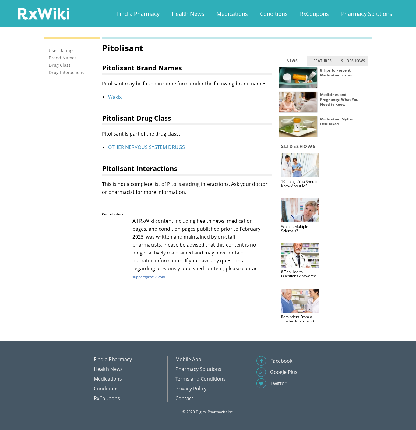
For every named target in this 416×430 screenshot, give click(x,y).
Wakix (115, 97)
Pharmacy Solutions (366, 13)
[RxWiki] (43, 13)
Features (322, 60)
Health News (188, 13)
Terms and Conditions (200, 378)
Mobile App (188, 359)
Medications (232, 13)
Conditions (274, 13)
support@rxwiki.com (148, 277)
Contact (184, 398)
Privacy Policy (190, 388)
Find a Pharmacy (138, 13)
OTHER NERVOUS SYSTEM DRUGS (146, 147)
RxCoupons (314, 13)
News (292, 60)
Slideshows (353, 60)
